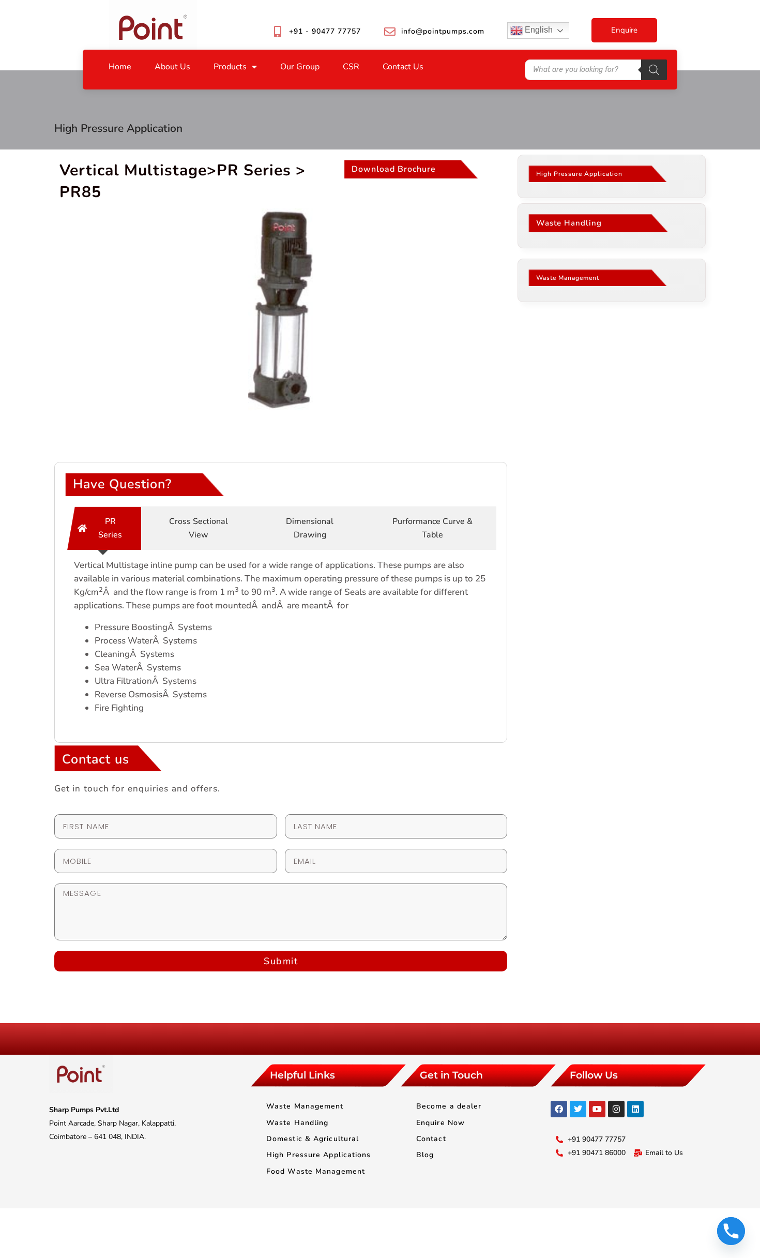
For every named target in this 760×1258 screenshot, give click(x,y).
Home (120, 66)
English (538, 29)
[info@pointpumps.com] (389, 31)
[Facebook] (559, 1109)
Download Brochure (394, 169)
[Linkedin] (635, 1109)
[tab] (103, 528)
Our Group (300, 66)
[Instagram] (616, 1109)
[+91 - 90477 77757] (277, 31)
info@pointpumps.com (442, 31)
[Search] (654, 69)
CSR (351, 66)
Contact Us (403, 66)
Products (230, 66)
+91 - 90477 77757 (325, 31)
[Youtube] (597, 1109)
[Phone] (731, 1231)
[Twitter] (578, 1109)
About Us (172, 66)
